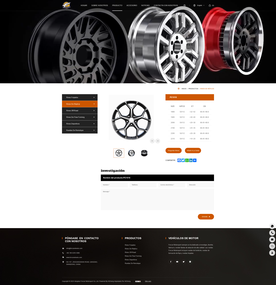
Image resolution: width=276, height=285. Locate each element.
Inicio (184, 89)
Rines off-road (72, 110)
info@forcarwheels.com (74, 248)
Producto (117, 5)
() (213, 5)
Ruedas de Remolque (74, 130)
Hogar (84, 5)
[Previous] (152, 141)
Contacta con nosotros (166, 5)
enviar (204, 217)
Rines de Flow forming (75, 117)
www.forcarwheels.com (74, 257)
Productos (193, 89)
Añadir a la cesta (193, 150)
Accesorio (132, 5)
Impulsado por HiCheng (122, 281)
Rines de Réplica (207, 89)
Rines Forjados (72, 97)
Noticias (145, 5)
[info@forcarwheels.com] (272, 239)
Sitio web (148, 281)
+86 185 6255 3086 (73, 253)
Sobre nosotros (99, 5)
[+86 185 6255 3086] (272, 226)
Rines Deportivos (73, 124)
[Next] (157, 141)
